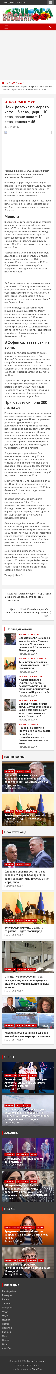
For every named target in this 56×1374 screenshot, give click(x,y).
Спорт (33, 1075)
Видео (5, 1299)
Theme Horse (32, 1365)
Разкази (6, 1332)
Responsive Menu (50, 2)
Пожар (31, 102)
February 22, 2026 (12, 1165)
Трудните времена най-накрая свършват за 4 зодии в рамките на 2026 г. (26, 1234)
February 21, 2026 (12, 1040)
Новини (21, 102)
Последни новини (19, 629)
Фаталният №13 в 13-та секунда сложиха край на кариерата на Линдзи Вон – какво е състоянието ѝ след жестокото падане (27, 1114)
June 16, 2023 (11, 127)
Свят (38, 635)
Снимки (6, 1340)
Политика (41, 659)
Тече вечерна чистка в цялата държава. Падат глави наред (34, 665)
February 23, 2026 (27, 654)
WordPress (37, 1369)
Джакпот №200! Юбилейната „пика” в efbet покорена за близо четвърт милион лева (27, 612)
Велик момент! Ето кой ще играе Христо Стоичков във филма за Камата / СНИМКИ (25, 1082)
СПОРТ (9, 1057)
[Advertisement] (28, 55)
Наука (40, 1227)
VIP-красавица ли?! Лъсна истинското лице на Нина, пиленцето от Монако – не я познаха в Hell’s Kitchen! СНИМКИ (25, 1190)
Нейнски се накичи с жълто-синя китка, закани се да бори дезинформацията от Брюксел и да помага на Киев (35, 735)
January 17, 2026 (12, 1274)
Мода (33, 1155)
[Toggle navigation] (6, 27)
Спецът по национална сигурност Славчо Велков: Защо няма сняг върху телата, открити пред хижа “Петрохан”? (35, 710)
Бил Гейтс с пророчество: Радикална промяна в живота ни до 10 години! (27, 1268)
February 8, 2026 (12, 1089)
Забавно (9, 1155)
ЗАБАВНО (11, 1133)
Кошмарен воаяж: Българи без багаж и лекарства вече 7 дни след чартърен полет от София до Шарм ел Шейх (34, 686)
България (10, 102)
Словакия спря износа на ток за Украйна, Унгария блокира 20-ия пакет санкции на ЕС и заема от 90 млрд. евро (34, 644)
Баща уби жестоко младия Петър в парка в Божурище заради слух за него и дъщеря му (29, 596)
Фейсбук (6, 1348)
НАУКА (9, 1209)
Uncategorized (13, 1227)
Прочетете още (15, 832)
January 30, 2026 (12, 1241)
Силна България (35, 1361)
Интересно (11, 1075)
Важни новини (14, 757)
